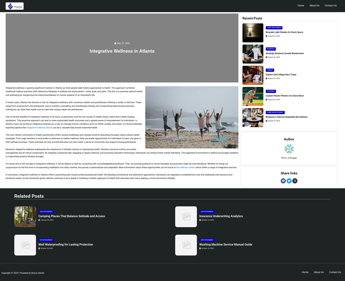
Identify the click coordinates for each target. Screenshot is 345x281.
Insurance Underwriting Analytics (221, 216)
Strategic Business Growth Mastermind (285, 53)
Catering (271, 91)
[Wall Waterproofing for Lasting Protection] (25, 245)
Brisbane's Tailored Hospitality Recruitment (286, 117)
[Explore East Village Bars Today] (252, 75)
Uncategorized (46, 212)
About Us (314, 5)
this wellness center (185, 167)
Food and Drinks (274, 28)
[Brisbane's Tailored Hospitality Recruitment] (252, 117)
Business (271, 49)
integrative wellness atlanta (39, 127)
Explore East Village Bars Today (281, 74)
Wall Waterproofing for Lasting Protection (65, 244)
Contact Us (331, 5)
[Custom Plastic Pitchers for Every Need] (252, 96)
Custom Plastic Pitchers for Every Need (285, 95)
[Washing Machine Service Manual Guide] (186, 245)
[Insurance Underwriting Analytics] (186, 216)
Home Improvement (275, 112)
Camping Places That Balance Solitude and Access (71, 216)
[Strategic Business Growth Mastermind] (252, 54)
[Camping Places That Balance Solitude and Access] (25, 216)
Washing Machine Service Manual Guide (225, 244)
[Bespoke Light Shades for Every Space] (252, 32)
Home (301, 5)
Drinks (270, 70)
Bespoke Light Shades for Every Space (284, 32)
